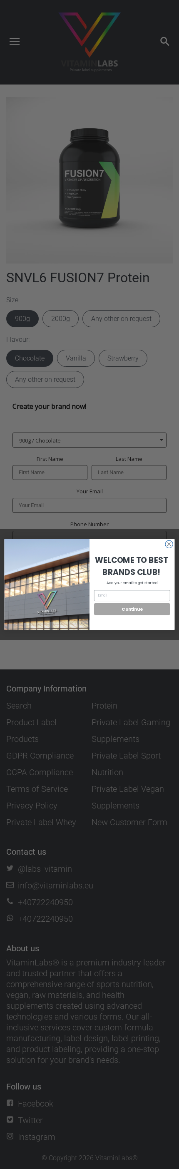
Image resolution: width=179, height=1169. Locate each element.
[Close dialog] (169, 544)
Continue (132, 609)
